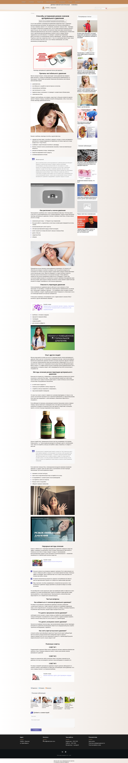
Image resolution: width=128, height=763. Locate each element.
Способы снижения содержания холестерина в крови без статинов (69, 707)
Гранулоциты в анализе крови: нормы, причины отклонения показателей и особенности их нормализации (58, 307)
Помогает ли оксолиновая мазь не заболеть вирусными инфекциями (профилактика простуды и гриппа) (86, 72)
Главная (24, 2)
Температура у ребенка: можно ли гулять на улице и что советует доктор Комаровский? (86, 231)
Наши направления (51, 2)
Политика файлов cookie (95, 745)
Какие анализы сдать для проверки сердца (57, 675)
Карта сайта (92, 741)
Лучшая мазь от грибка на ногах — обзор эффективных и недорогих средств (86, 54)
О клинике (31, 2)
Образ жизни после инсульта (52, 561)
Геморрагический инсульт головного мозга (34, 706)
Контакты (77, 2)
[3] (106, 8)
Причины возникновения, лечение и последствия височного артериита (58, 707)
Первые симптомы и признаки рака (86, 214)
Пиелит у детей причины (83, 107)
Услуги (70, 2)
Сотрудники (62, 2)
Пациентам (40, 2)
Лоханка (79, 138)
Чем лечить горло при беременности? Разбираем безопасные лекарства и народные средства (87, 164)
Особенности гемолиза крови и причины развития (46, 706)
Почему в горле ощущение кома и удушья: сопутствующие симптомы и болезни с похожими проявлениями (87, 90)
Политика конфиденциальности (97, 743)
